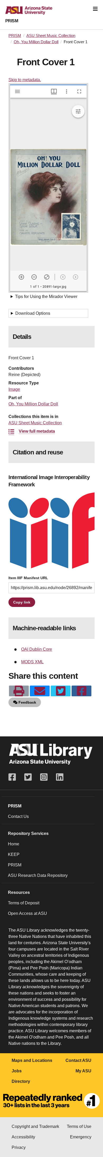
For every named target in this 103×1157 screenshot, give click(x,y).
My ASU (83, 1071)
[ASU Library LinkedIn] (60, 777)
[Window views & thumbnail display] (54, 91)
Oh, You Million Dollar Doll (36, 42)
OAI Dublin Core (36, 649)
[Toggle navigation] (95, 9)
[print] (19, 691)
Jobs (17, 1071)
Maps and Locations (32, 1060)
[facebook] (81, 691)
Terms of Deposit (23, 903)
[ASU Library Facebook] (14, 777)
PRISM (11, 21)
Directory (21, 1081)
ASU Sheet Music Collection (50, 36)
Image (14, 389)
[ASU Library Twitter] (28, 777)
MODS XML (32, 662)
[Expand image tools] (78, 111)
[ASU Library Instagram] (44, 777)
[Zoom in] (21, 277)
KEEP (14, 854)
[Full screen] (79, 91)
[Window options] (66, 91)
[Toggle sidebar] (17, 91)
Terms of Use (79, 1126)
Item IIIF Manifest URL (28, 578)
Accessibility (23, 1137)
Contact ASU (78, 1060)
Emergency (80, 1137)
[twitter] (61, 691)
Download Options (32, 313)
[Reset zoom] (46, 277)
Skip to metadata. (24, 80)
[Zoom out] (34, 277)
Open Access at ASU (27, 913)
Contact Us (18, 816)
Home (13, 844)
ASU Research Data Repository (38, 875)
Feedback (26, 702)
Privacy (19, 1147)
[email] (40, 691)
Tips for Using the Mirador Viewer (46, 296)
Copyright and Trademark (35, 1126)
